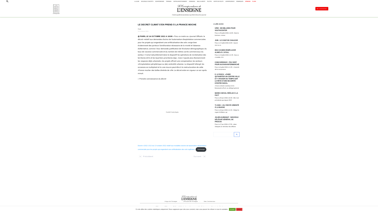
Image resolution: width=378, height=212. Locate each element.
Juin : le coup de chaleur (226, 40)
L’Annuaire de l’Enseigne (190, 201)
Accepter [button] (232, 209)
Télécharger (201, 149)
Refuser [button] (239, 209)
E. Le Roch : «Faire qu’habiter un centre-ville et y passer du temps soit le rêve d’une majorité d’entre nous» (227, 79)
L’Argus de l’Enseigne (170, 201)
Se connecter (322, 8)
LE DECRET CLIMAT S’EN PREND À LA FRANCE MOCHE (167, 24)
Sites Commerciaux (209, 201)
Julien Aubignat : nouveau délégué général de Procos (227, 119)
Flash (139, 29)
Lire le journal (56, 13)
